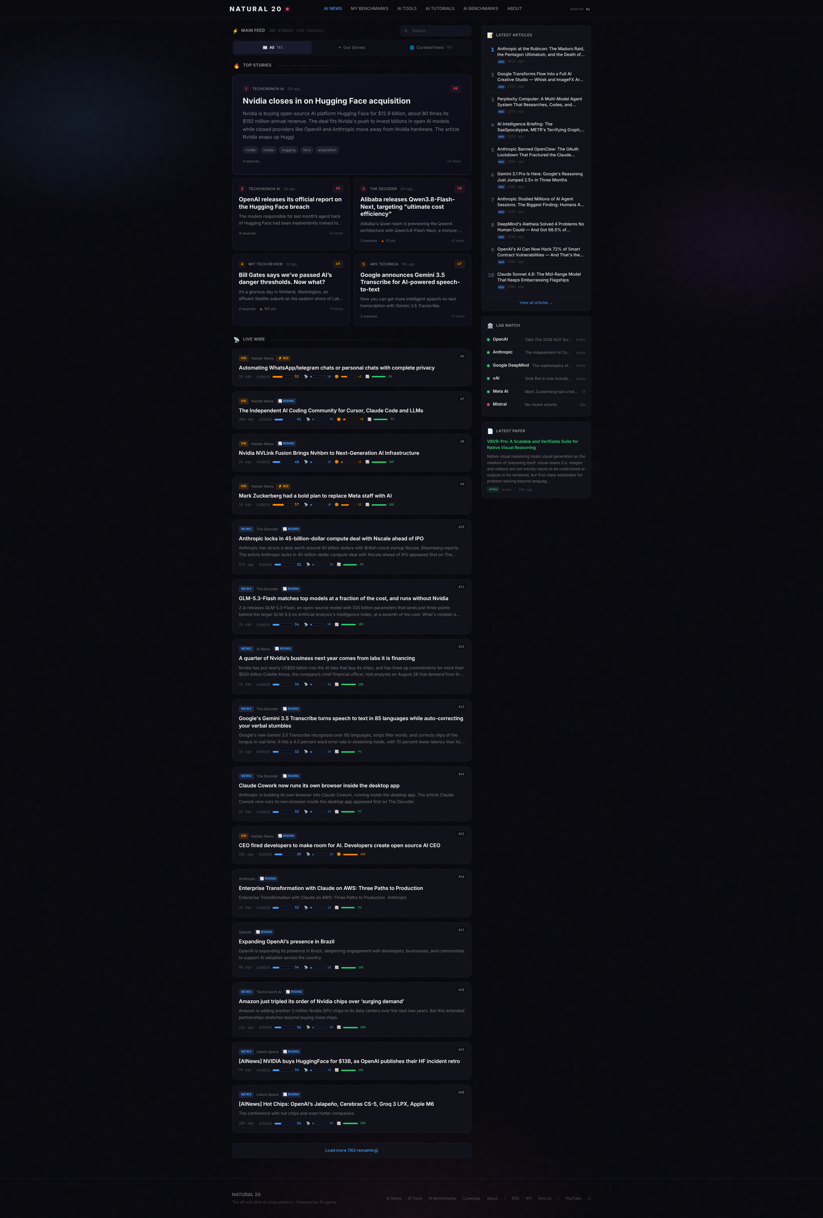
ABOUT (514, 8)
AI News (394, 1198)
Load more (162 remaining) (351, 1150)
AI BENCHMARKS (480, 8)
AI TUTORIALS (440, 8)
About (492, 1198)
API (529, 1198)
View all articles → (536, 302)
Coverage (471, 1198)
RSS (515, 1198)
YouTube (573, 1198)
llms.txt (544, 1198)
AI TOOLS (407, 8)
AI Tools (415, 1198)
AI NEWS (333, 8)
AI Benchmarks (443, 1198)
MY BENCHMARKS (370, 8)
